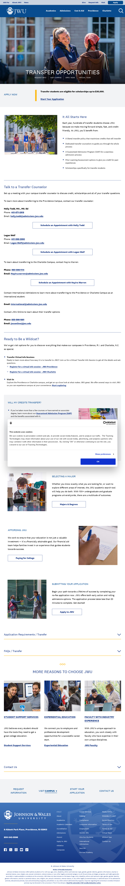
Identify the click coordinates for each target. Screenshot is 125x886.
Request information (18, 790)
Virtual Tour (85, 77)
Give (84, 2)
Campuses (61, 850)
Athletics (60, 845)
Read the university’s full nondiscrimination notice (84, 883)
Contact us (106, 790)
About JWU (16, 2)
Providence (93, 10)
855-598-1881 (17, 319)
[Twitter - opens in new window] (10, 849)
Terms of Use (107, 824)
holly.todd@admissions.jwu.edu (26, 216)
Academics (51, 10)
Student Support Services (21, 717)
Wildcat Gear (107, 837)
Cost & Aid (79, 10)
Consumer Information (88, 824)
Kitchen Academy (86, 852)
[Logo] (16, 10)
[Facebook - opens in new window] (5, 849)
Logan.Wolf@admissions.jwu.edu (27, 243)
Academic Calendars (64, 824)
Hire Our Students (86, 837)
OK (98, 462)
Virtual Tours (107, 833)
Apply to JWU (67, 612)
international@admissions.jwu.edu (29, 304)
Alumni (59, 837)
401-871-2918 (17, 212)
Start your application (77, 790)
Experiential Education (59, 717)
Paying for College (25, 558)
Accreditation (62, 829)
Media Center (107, 812)
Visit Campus (55, 77)
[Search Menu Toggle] (120, 11)
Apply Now (70, 77)
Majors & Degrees (69, 504)
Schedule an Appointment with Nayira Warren (62, 282)
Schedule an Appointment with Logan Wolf (63, 252)
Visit (103, 2)
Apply (115, 2)
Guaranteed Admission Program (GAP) (54, 413)
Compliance (84, 820)
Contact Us (10, 767)
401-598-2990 (18, 239)
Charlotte (106, 10)
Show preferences (103, 454)
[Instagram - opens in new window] (16, 849)
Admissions (65, 10)
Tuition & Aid (107, 829)
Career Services (85, 812)
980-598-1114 (18, 269)
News (26, 2)
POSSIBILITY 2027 (109, 816)
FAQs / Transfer (13, 651)
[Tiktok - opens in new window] (26, 849)
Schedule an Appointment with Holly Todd (62, 225)
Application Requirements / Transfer (25, 634)
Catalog (82, 816)
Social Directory (108, 820)
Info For (6, 2)
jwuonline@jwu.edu (21, 323)
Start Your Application (52, 99)
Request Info (93, 2)
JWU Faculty (91, 745)
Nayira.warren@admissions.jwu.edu (29, 273)
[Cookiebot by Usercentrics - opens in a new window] (105, 423)
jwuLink (82, 848)
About (59, 816)
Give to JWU (84, 833)
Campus (50, 790)
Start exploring (59, 385)
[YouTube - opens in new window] (21, 849)
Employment (84, 829)
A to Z (59, 812)
